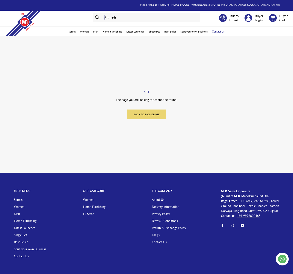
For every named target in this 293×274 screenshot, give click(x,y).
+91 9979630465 (248, 216)
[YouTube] (242, 224)
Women (84, 31)
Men (95, 31)
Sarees (72, 31)
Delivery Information (165, 207)
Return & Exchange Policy (169, 228)
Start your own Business (194, 31)
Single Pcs (154, 31)
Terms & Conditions (165, 221)
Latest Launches (135, 31)
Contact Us (218, 31)
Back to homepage (146, 114)
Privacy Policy (161, 214)
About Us (158, 199)
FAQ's (156, 235)
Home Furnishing (112, 31)
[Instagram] (232, 224)
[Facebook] (222, 224)
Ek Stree (88, 214)
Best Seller (170, 31)
